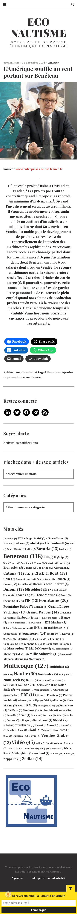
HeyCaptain (36, 622)
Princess (24, 700)
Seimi (61, 715)
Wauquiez (56, 748)
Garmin (40, 606)
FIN (31, 600)
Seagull (12, 715)
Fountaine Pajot (18, 606)
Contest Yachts (46, 579)
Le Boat (53, 639)
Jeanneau (34, 633)
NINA (43, 685)
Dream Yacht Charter (51, 584)
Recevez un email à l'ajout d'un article (38, 896)
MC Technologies (62, 648)
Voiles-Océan (44, 743)
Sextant (13, 720)
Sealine (36, 715)
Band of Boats (15, 549)
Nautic (25, 673)
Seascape (49, 715)
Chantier (53, 62)
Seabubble (48, 710)
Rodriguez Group (48, 705)
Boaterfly (51, 563)
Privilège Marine (55, 700)
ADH (40, 538)
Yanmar (68, 753)
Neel (22, 685)
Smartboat (42, 720)
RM (31, 705)
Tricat (58, 730)
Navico (32, 680)
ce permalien (12, 377)
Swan (22, 730)
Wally (44, 748)
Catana (13, 573)
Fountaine (53, 600)
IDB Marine (55, 622)
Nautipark (65, 674)
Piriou (41, 695)
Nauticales (48, 674)
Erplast (8, 595)
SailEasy (15, 710)
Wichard (41, 753)
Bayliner (65, 549)
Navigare (58, 680)
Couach (63, 579)
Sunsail (54, 725)
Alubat (37, 543)
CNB (9, 579)
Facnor (9, 601)
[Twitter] (17, 412)
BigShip (61, 557)
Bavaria (47, 548)
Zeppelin (12, 759)
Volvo (11, 748)
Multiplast (59, 667)
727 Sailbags (27, 538)
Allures (22, 543)
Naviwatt (10, 685)
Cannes (30, 567)
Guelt (11, 617)
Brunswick (13, 567)
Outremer (60, 689)
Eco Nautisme (38, 27)
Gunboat (25, 617)
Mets (25, 654)
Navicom (45, 680)
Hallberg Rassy (51, 617)
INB (40, 627)
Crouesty (10, 584)
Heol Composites (18, 622)
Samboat (31, 710)
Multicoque (26, 665)
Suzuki (12, 730)
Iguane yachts (24, 628)
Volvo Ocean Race (28, 748)
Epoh (63, 590)
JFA (50, 634)
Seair (24, 715)
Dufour (13, 589)
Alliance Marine (57, 538)
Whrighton (23, 753)
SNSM (60, 720)
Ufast (7, 736)
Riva (21, 705)
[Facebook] (26, 412)
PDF (28, 694)
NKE (53, 685)
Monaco (66, 654)
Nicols (33, 685)
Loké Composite (50, 644)
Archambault (56, 543)
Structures (24, 725)
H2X (37, 617)
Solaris (8, 725)
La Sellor (39, 639)
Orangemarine (43, 690)
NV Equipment (24, 690)
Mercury (11, 654)
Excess (66, 595)
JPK (58, 634)
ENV (53, 589)
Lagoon (24, 639)
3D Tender (10, 538)
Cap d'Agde (45, 567)
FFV (20, 601)
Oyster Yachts (11, 695)
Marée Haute (40, 648)
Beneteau (54, 372)
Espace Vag (25, 595)
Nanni (8, 674)
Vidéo (23, 742)
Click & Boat (50, 573)
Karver (68, 633)
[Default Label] (7, 412)
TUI (66, 730)
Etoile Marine (47, 595)
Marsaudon (17, 648)
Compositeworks (26, 579)
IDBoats (9, 628)
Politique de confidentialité (48, 878)
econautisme (11, 62)
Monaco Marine (15, 659)
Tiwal (34, 730)
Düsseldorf (36, 589)
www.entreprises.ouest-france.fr (39, 169)
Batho (30, 549)
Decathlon (25, 584)
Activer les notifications (20, 443)
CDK (29, 573)
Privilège (36, 700)
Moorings (37, 659)
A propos (17, 878)
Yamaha (56, 753)
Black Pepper (11, 563)
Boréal (64, 563)
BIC (48, 557)
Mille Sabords (45, 653)
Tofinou (46, 730)
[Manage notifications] (8, 894)
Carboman (62, 567)
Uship (34, 736)
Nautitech (14, 679)
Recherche (71, 4)
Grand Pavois (42, 612)
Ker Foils (9, 639)
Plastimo (54, 695)
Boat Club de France (33, 563)
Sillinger (26, 720)
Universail (20, 736)
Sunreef (40, 725)
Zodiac (32, 758)
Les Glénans (29, 644)
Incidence (57, 628)
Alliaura (9, 543)
